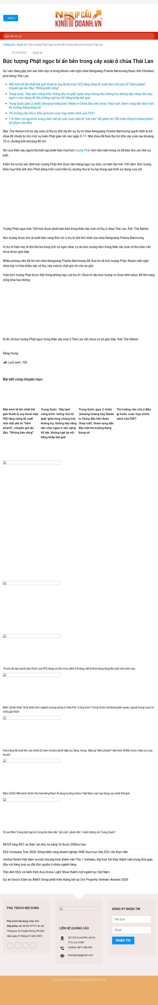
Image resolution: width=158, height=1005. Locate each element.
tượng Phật (82, 150)
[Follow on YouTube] (33, 945)
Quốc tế (21, 44)
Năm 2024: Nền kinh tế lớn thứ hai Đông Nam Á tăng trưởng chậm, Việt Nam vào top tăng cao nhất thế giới (66, 793)
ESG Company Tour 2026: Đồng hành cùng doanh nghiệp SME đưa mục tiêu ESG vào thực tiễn (65, 852)
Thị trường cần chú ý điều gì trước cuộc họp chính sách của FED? (52, 113)
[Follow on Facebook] (89, 2)
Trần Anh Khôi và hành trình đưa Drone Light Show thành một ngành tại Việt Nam (56, 872)
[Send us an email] (93, 2)
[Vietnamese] (84, 1)
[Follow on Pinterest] (98, 2)
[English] (76, 1)
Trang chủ (9, 44)
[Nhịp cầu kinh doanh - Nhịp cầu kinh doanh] (79, 18)
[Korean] (80, 1)
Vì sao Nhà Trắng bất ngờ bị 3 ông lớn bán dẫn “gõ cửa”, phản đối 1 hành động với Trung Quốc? (59, 832)
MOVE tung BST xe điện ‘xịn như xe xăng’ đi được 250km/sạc (44, 844)
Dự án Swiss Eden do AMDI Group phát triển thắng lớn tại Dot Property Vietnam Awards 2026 (65, 879)
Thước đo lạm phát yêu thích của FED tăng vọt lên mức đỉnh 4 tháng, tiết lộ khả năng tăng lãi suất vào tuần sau (69, 668)
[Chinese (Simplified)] (72, 1)
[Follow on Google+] (102, 2)
